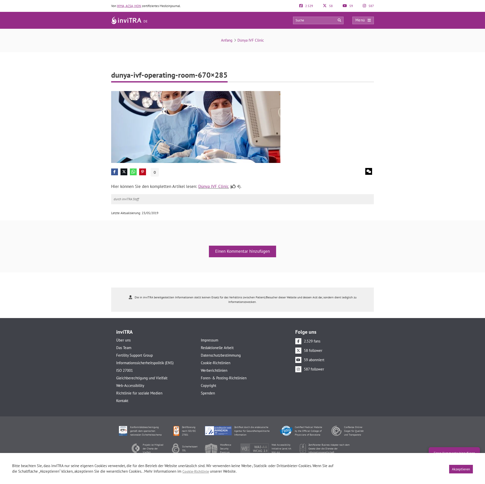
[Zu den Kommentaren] (368, 171)
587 (371, 6)
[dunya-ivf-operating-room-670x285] (195, 126)
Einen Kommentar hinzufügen (242, 251)
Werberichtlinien (214, 370)
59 (351, 6)
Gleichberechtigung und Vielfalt (141, 378)
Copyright (208, 385)
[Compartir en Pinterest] (142, 171)
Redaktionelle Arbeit (217, 348)
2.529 (308, 6)
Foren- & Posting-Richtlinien (224, 378)
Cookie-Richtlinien (215, 363)
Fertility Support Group (134, 355)
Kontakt (122, 401)
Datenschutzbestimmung (221, 355)
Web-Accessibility (130, 385)
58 (330, 6)
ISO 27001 (124, 370)
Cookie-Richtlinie (195, 471)
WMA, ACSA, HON (129, 6)
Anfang (226, 40)
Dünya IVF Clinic (250, 40)
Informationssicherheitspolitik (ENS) (145, 363)
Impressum (209, 340)
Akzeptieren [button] (461, 469)
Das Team (123, 348)
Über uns (123, 340)
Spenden (208, 393)
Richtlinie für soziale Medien (139, 393)
